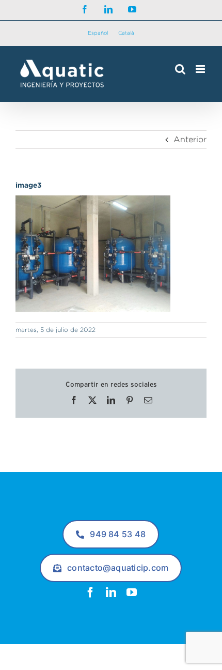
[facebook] (90, 592)
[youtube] (131, 592)
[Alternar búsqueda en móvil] (180, 69)
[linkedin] (111, 592)
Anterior (190, 139)
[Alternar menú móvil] (201, 69)
